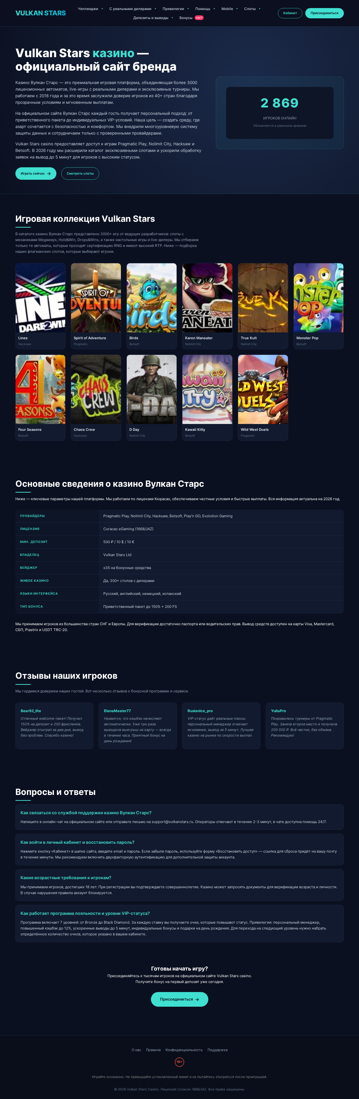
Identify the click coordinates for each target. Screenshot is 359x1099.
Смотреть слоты (80, 173)
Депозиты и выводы (150, 18)
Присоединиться (324, 13)
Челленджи (88, 9)
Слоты (250, 9)
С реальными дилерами (130, 9)
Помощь (202, 9)
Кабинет (290, 13)
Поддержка (218, 1050)
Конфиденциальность (184, 1050)
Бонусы (191, 18)
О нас (136, 1050)
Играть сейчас (33, 173)
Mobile (227, 9)
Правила (153, 1050)
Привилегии (173, 9)
